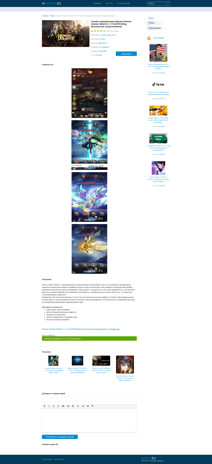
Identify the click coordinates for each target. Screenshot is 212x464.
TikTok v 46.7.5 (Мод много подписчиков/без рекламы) (158, 93)
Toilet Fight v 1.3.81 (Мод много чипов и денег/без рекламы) (158, 120)
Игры (103, 39)
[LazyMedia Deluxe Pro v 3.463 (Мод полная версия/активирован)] (158, 138)
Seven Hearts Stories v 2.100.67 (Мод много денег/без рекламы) (158, 179)
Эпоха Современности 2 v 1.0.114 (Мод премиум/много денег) (158, 66)
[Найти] (167, 3)
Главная (97, 3)
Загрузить (126, 53)
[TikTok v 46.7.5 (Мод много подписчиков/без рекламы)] (158, 85)
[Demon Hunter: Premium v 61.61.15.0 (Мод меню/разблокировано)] (77, 361)
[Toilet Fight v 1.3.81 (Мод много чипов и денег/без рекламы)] (158, 110)
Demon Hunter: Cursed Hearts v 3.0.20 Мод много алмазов (125, 378)
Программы (155, 28)
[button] (44, 406)
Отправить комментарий (60, 436)
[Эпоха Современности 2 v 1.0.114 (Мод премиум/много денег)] (158, 53)
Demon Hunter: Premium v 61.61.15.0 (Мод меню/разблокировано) (77, 370)
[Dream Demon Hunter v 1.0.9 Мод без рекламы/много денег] (54, 361)
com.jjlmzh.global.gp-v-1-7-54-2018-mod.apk (62, 338)
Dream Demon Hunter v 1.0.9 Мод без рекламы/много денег (53, 370)
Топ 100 (109, 3)
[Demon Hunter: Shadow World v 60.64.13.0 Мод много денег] (101, 361)
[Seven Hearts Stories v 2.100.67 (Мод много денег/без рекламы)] (158, 168)
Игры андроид (47, 459)
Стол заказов (123, 3)
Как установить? (48, 335)
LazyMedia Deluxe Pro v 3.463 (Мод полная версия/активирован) (158, 148)
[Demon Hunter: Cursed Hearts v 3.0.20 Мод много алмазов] (125, 365)
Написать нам (59, 459)
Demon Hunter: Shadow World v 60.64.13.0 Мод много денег (101, 370)
